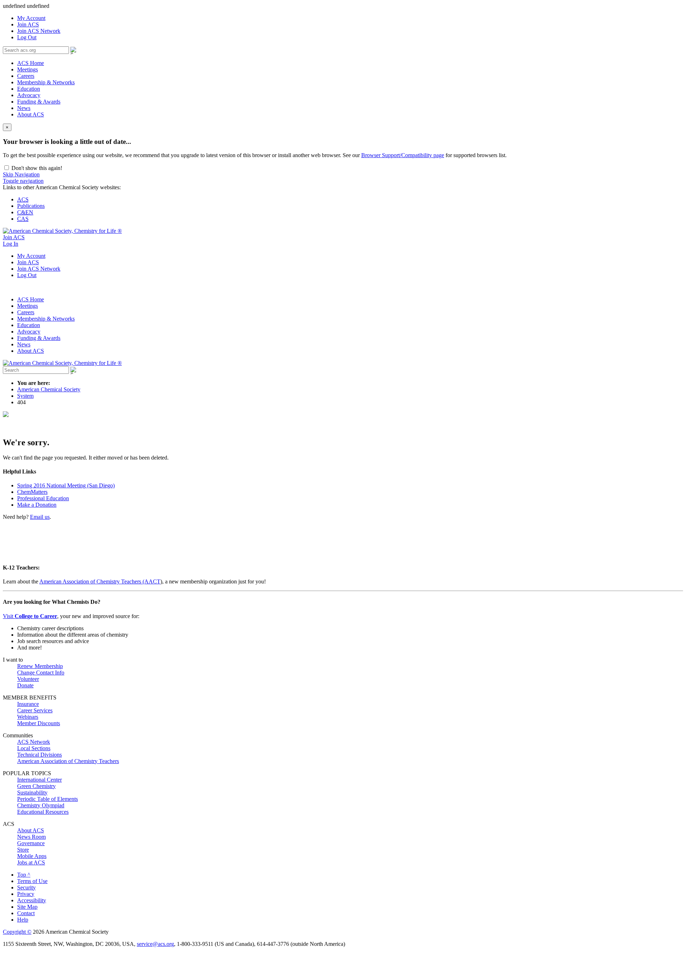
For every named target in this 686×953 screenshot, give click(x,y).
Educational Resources (43, 812)
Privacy (25, 894)
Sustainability (32, 792)
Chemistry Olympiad (40, 805)
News (23, 108)
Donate (25, 685)
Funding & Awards (38, 102)
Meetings (27, 69)
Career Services (35, 710)
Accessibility (31, 900)
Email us (40, 517)
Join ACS (28, 24)
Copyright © (17, 932)
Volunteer (28, 679)
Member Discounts (38, 723)
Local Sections (33, 748)
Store (23, 850)
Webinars (27, 717)
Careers (25, 76)
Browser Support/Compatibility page (402, 155)
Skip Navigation (21, 174)
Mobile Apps (31, 856)
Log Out (26, 37)
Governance (31, 843)
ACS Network (33, 742)
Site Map (27, 907)
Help (22, 920)
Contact (26, 913)
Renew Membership (40, 666)
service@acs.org (155, 944)
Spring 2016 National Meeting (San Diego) (66, 485)
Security (26, 887)
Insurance (28, 704)
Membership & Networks (46, 82)
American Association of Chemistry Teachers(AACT (99, 581)
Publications (31, 206)
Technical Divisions (39, 755)
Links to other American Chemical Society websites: (62, 187)
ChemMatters (32, 492)
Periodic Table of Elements (47, 799)
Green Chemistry (36, 786)
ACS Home (30, 63)
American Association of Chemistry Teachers (68, 761)
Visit (30, 616)
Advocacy (28, 95)
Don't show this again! (36, 168)
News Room (31, 837)
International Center (39, 780)
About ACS (30, 114)
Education (28, 89)
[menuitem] (350, 18)
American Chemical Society (48, 389)
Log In (10, 244)
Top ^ (23, 875)
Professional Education (43, 498)
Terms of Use (32, 881)
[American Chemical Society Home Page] (62, 231)
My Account (31, 18)
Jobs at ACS (31, 862)
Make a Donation (36, 505)
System (25, 396)
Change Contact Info (40, 672)
